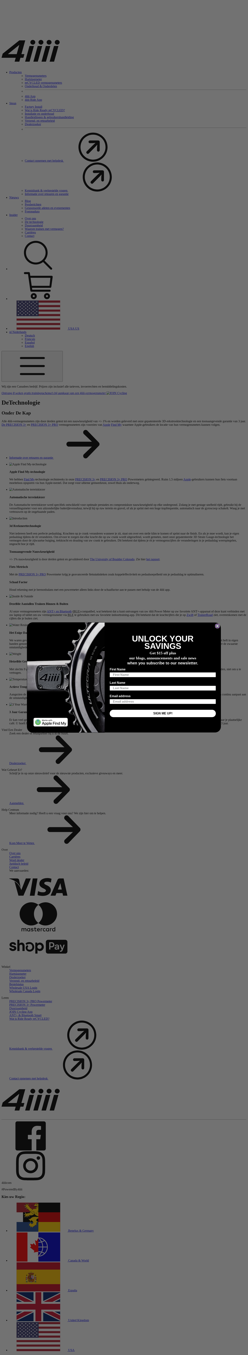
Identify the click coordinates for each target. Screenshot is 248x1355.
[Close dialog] (217, 626)
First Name (118, 669)
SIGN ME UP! (162, 713)
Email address (120, 696)
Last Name (117, 682)
